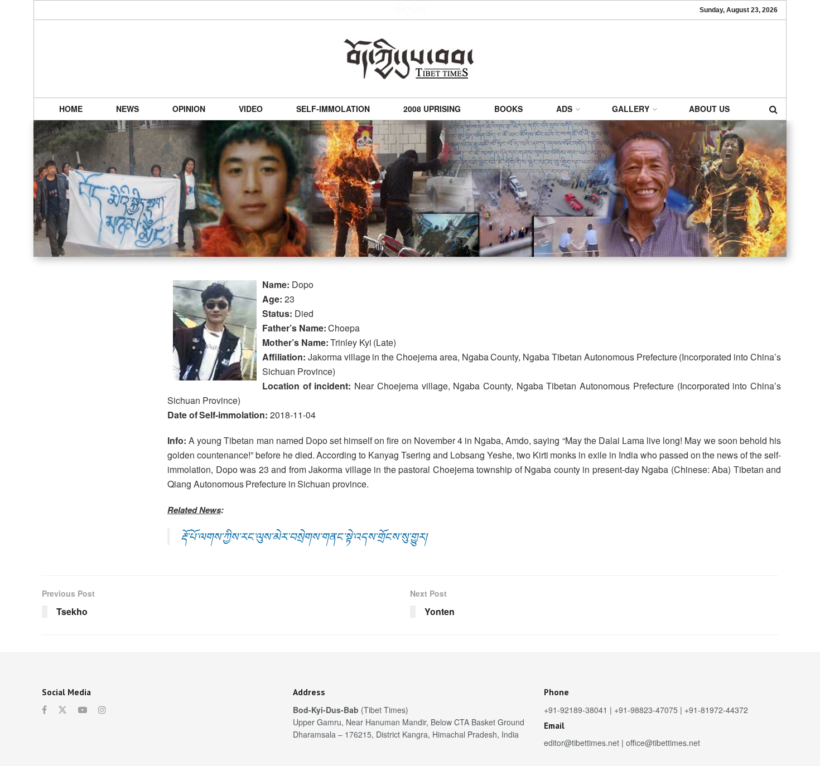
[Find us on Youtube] (82, 710)
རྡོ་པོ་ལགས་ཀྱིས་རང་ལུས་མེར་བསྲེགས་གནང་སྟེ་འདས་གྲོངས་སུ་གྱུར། (304, 536)
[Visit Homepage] (410, 58)
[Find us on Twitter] (62, 710)
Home (71, 108)
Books (508, 108)
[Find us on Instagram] (102, 710)
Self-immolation (333, 108)
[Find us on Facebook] (44, 710)
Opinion (188, 108)
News (127, 108)
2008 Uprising (432, 108)
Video (251, 108)
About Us (709, 108)
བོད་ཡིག (410, 10)
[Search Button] (773, 108)
